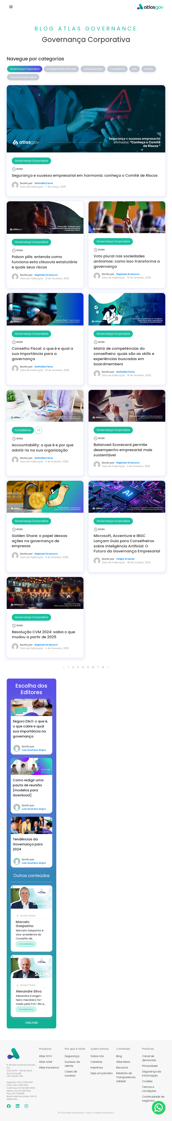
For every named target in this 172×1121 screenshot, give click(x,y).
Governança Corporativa (24, 69)
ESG (134, 69)
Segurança (72, 1056)
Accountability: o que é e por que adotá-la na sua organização (42, 447)
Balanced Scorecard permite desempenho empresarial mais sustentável (123, 450)
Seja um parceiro (102, 1073)
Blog (119, 1056)
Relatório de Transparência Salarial (125, 1077)
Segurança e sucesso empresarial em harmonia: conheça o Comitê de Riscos (85, 175)
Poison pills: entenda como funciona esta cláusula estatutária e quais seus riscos (44, 262)
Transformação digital (23, 77)
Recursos (122, 1067)
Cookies (147, 1081)
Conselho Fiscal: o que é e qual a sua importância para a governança (42, 353)
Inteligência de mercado (61, 69)
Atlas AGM (45, 1062)
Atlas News (123, 1062)
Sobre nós (97, 1056)
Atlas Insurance (49, 1067)
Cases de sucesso (71, 1073)
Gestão (148, 69)
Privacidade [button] (150, 1066)
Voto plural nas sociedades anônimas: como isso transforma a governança (127, 261)
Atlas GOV (45, 1056)
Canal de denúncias (149, 1058)
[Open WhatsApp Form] (158, 1107)
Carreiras (96, 1062)
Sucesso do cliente (72, 1064)
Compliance (117, 69)
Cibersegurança (93, 69)
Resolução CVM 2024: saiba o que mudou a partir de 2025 (43, 634)
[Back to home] (150, 7)
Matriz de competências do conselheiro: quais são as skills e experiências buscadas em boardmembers (124, 356)
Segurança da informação (151, 1073)
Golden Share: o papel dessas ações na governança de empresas (39, 541)
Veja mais (31, 1022)
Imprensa (97, 1067)
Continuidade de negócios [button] (153, 1099)
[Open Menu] (11, 6)
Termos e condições (149, 1089)
